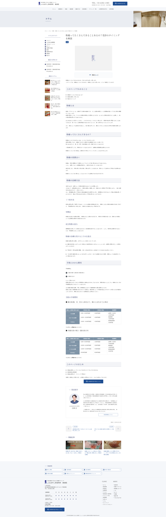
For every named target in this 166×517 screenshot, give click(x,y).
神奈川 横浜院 (108, 469)
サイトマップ (106, 502)
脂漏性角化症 (49, 51)
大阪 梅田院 (88, 469)
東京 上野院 (49, 469)
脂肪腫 (48, 53)
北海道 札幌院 (50, 473)
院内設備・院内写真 (107, 493)
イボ (115, 490)
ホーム (104, 484)
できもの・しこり (50, 44)
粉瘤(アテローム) (117, 486)
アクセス (105, 492)
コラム (104, 501)
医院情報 (105, 486)
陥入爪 (48, 55)
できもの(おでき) (117, 497)
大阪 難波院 (68, 469)
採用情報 (105, 497)
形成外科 (116, 484)
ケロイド (48, 40)
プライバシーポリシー (107, 504)
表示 (96, 75)
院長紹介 (105, 488)
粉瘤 (67, 42)
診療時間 (105, 490)
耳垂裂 (115, 494)
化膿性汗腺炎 (49, 48)
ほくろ (48, 46)
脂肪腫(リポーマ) (117, 488)
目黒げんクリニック (70, 473)
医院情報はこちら (108, 414)
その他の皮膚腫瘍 (50, 42)
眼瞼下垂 (116, 495)
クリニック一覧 (106, 495)
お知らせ (105, 499)
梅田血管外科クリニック (91, 473)
